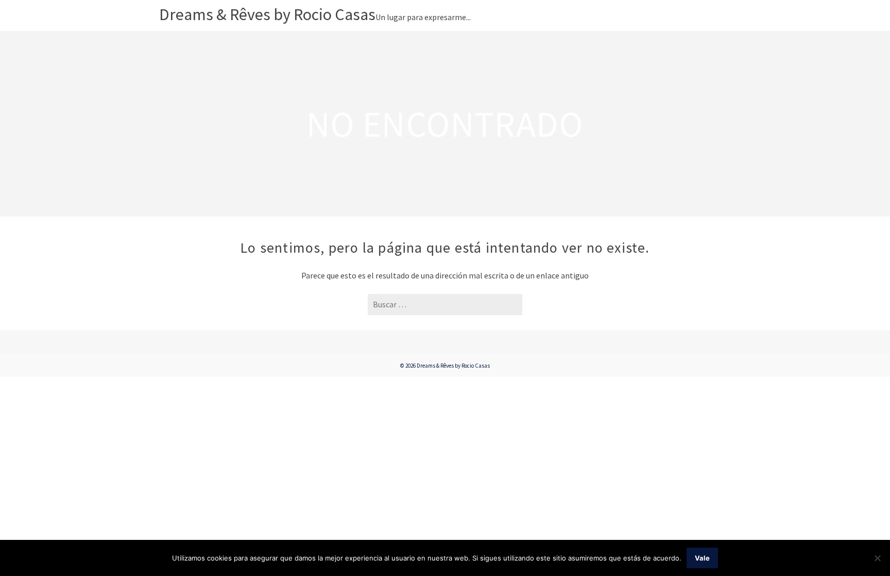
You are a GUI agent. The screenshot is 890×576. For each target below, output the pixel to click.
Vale (702, 558)
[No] (877, 558)
